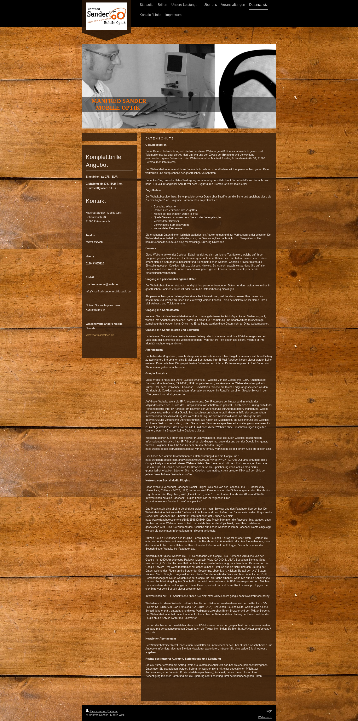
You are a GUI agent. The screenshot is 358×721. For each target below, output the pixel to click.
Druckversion (98, 711)
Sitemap (113, 711)
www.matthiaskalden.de (100, 335)
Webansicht (265, 717)
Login (269, 711)
